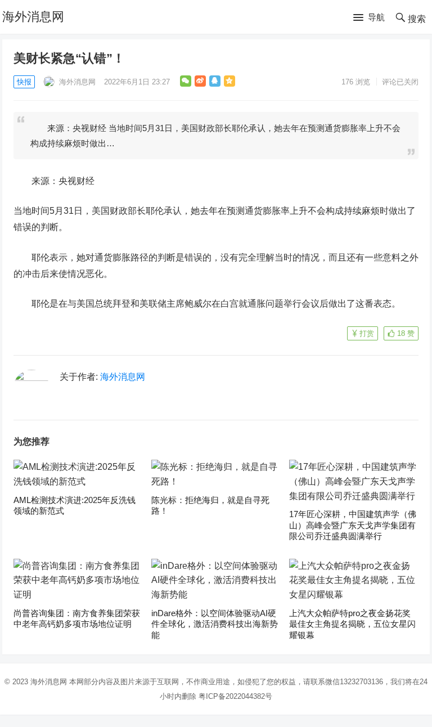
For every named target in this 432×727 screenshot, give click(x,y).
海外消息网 (33, 17)
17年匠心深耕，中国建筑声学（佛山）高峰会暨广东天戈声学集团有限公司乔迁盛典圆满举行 (352, 525)
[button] (369, 18)
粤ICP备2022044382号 (235, 696)
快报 (24, 82)
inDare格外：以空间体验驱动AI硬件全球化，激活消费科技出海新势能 (214, 624)
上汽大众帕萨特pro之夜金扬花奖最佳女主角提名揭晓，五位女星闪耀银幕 (352, 624)
